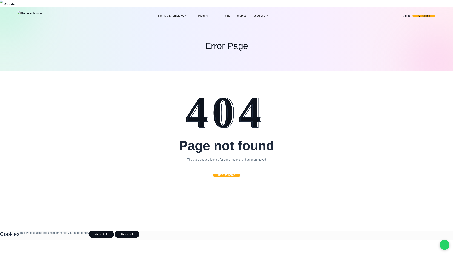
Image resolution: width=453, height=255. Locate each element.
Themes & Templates (171, 15)
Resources (258, 15)
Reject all (127, 234)
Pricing (226, 15)
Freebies (240, 15)
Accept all (101, 234)
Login (406, 15)
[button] (226, 175)
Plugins (203, 15)
